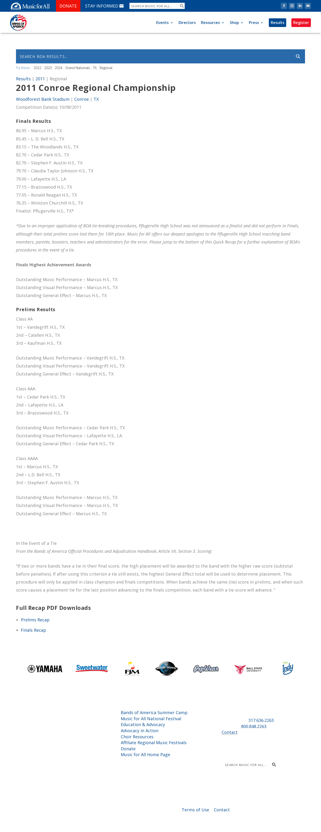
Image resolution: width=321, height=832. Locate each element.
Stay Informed (101, 6)
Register (301, 22)
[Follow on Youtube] (308, 6)
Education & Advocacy (143, 724)
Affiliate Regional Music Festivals (154, 742)
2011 (40, 78)
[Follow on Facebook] (284, 6)
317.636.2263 (261, 720)
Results (277, 22)
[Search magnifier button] (181, 6)
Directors (187, 22)
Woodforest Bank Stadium (43, 99)
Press (254, 22)
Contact (230, 732)
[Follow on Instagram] (292, 6)
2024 (58, 68)
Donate (68, 6)
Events (162, 22)
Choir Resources (137, 736)
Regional (106, 68)
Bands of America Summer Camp (154, 712)
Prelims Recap (35, 620)
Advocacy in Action (139, 730)
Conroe (81, 99)
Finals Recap (33, 630)
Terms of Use (195, 810)
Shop (234, 22)
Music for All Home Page (145, 754)
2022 (37, 68)
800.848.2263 (253, 726)
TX (95, 68)
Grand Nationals (77, 68)
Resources (210, 22)
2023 (48, 68)
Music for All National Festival (151, 718)
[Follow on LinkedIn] (300, 6)
